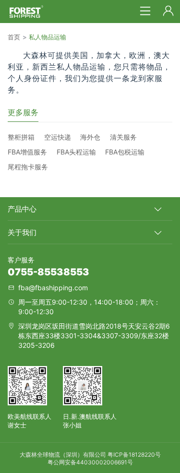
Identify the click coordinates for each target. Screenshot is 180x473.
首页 (14, 37)
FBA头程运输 (76, 152)
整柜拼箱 (21, 137)
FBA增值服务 (27, 152)
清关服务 (123, 137)
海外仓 (90, 137)
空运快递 (57, 137)
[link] (14, 37)
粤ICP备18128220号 (134, 454)
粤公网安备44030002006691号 (90, 462)
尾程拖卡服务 (28, 167)
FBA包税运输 (124, 152)
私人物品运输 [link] (47, 37)
